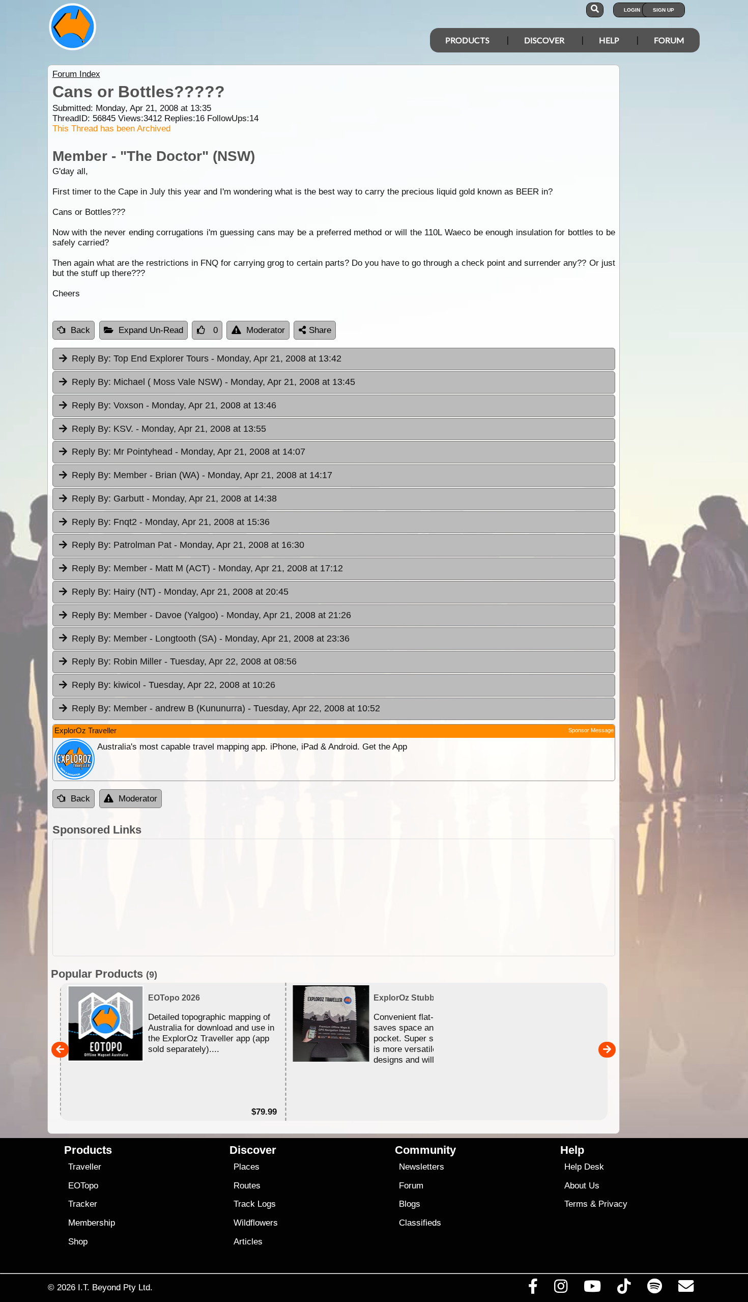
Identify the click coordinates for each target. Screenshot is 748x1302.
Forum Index (76, 74)
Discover (544, 40)
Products (467, 40)
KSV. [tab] (169, 429)
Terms (576, 1204)
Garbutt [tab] (174, 498)
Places (247, 1167)
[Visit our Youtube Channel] (592, 1289)
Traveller (84, 1167)
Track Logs (255, 1204)
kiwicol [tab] (173, 685)
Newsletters (421, 1167)
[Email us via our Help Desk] (685, 1289)
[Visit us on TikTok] (624, 1289)
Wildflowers (256, 1223)
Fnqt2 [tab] (171, 522)
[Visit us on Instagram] (560, 1289)
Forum (669, 40)
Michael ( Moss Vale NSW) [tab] (213, 382)
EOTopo (83, 1185)
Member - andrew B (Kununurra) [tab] (226, 708)
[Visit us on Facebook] (532, 1289)
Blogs (409, 1204)
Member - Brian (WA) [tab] (202, 475)
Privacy (612, 1204)
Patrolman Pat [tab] (188, 545)
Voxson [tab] (174, 405)
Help (609, 40)
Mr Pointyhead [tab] (188, 452)
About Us (581, 1185)
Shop (78, 1241)
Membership (91, 1223)
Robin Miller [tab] (184, 661)
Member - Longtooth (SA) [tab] (211, 638)
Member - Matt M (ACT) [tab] (207, 568)
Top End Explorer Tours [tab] (206, 358)
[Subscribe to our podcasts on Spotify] (654, 1289)
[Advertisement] (383, 897)
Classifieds (420, 1223)
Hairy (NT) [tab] (180, 592)
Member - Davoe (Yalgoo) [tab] (211, 615)
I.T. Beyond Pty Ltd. (115, 1287)
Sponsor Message (591, 730)
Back (80, 330)
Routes (247, 1185)
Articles (248, 1241)
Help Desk (584, 1167)
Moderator (265, 330)
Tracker (82, 1204)
